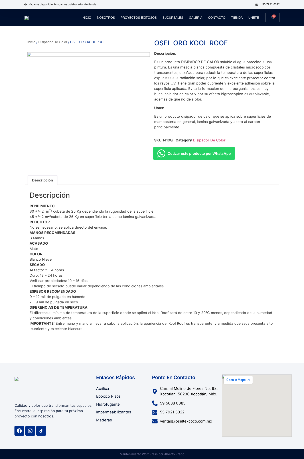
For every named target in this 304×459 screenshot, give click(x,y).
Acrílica (102, 388)
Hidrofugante (108, 404)
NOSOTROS (106, 17)
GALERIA (195, 17)
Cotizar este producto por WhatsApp (199, 153)
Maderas (104, 420)
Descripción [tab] (42, 180)
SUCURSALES (172, 17)
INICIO (86, 17)
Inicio (31, 42)
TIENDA (237, 17)
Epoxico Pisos (108, 396)
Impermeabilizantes (113, 412)
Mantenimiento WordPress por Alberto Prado (152, 454)
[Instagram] (30, 431)
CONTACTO (216, 17)
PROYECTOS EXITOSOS (139, 17)
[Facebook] (19, 431)
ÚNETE (253, 17)
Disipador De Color (52, 42)
